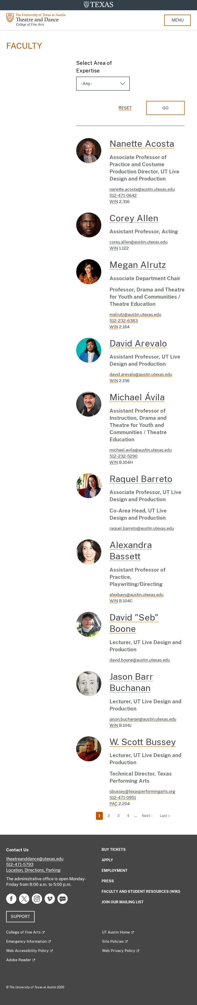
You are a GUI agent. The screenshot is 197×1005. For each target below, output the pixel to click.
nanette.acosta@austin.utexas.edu (142, 189)
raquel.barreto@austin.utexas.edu (142, 528)
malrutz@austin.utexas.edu (135, 314)
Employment (114, 870)
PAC (113, 803)
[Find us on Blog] (62, 898)
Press (108, 881)
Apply (107, 860)
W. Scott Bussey (143, 742)
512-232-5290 (123, 456)
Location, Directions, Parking (33, 870)
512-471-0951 (123, 797)
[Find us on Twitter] (24, 898)
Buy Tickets (114, 849)
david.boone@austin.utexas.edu (140, 660)
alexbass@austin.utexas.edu (136, 594)
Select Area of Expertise (94, 67)
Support (20, 916)
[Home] (39, 19)
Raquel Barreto (141, 479)
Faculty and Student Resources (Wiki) (141, 891)
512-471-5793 (19, 864)
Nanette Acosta (142, 144)
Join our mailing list (123, 902)
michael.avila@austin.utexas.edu (141, 450)
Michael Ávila (137, 397)
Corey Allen (134, 218)
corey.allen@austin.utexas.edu (139, 242)
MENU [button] (178, 20)
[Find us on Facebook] (11, 898)
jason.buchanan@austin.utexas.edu (143, 719)
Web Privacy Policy (118, 951)
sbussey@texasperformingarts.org (142, 791)
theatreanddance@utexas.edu (34, 858)
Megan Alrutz (138, 265)
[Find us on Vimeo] (50, 898)
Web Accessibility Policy (27, 951)
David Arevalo (138, 343)
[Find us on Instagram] (37, 898)
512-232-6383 (124, 320)
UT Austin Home (116, 932)
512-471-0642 (123, 195)
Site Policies (113, 941)
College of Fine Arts (23, 932)
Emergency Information (26, 941)
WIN (114, 201)
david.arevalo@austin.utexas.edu (141, 374)
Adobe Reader (18, 960)
